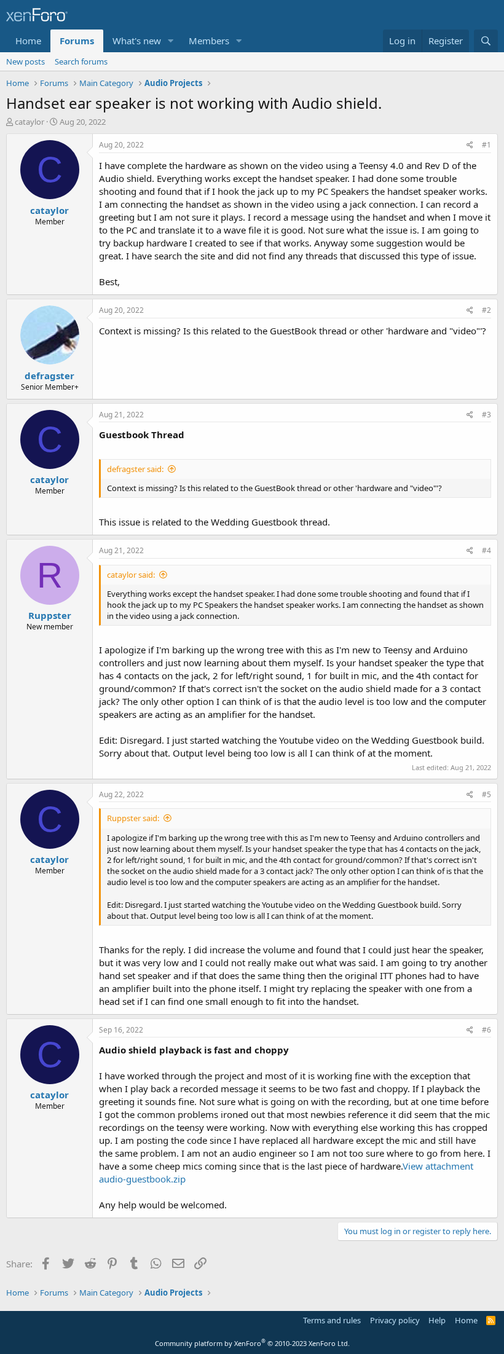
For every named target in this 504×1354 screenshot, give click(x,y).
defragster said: (135, 468)
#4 (486, 550)
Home (28, 40)
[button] (170, 41)
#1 (486, 145)
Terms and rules (332, 1320)
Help (437, 1320)
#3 (486, 414)
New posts (25, 61)
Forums (77, 40)
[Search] (486, 41)
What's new (136, 40)
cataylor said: (131, 574)
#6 (486, 1030)
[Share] (470, 145)
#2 (486, 310)
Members (209, 40)
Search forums (81, 61)
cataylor (29, 121)
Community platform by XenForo (252, 1343)
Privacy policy (395, 1320)
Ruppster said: (133, 818)
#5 (486, 794)
